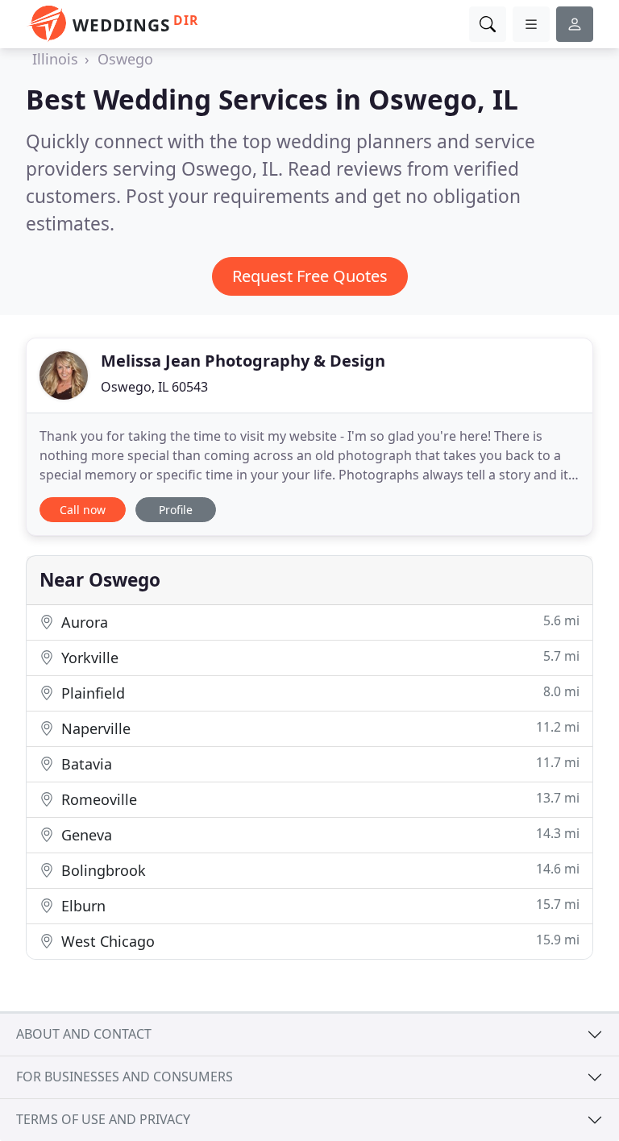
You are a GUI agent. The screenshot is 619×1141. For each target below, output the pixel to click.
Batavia (318, 763)
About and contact (84, 1034)
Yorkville (318, 657)
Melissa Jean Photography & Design (243, 360)
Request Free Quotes (310, 276)
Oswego (125, 58)
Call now (83, 509)
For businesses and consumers (124, 1076)
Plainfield (318, 693)
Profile (176, 509)
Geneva (318, 834)
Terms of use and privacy (103, 1119)
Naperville (318, 728)
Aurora (318, 622)
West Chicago (318, 941)
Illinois (55, 58)
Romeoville (318, 799)
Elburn (318, 905)
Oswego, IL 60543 (154, 387)
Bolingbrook (318, 870)
